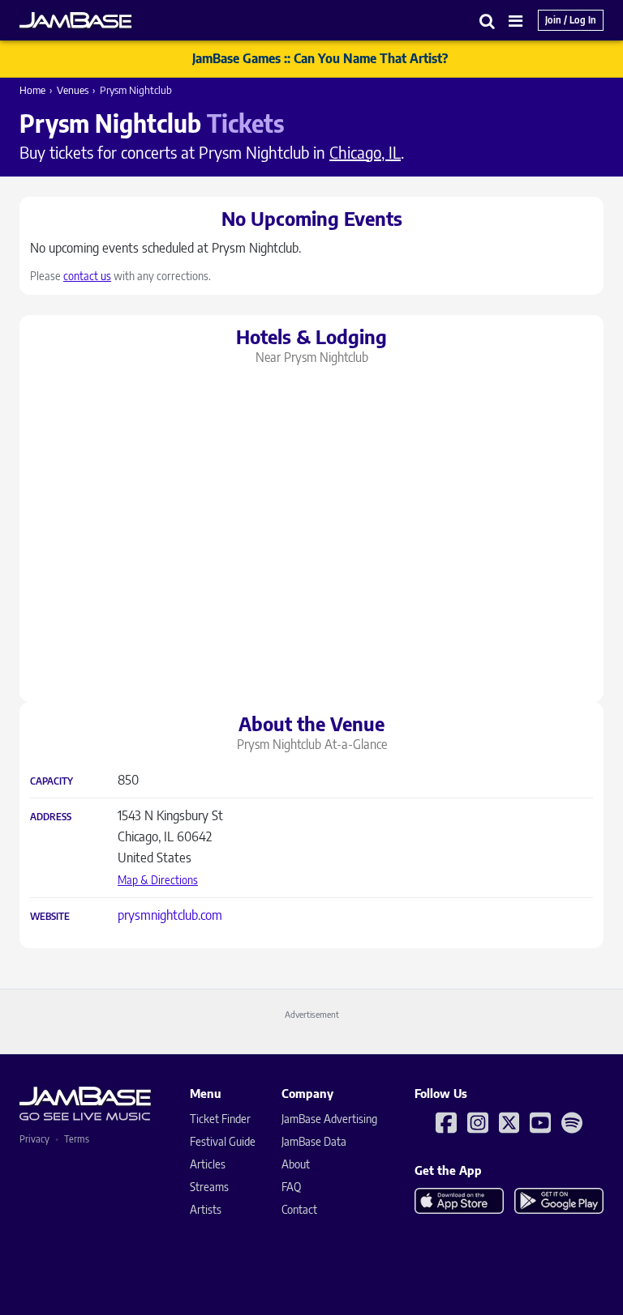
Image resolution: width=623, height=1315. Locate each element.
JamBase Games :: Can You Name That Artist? (320, 58)
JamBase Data (313, 1141)
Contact (299, 1209)
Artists (205, 1209)
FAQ (291, 1187)
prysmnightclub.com (170, 915)
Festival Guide (223, 1141)
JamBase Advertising (329, 1119)
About (295, 1164)
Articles (208, 1164)
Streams (209, 1187)
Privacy (34, 1139)
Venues (72, 89)
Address (50, 817)
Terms (76, 1139)
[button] (487, 20)
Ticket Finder (220, 1119)
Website (50, 916)
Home (32, 89)
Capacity (51, 781)
